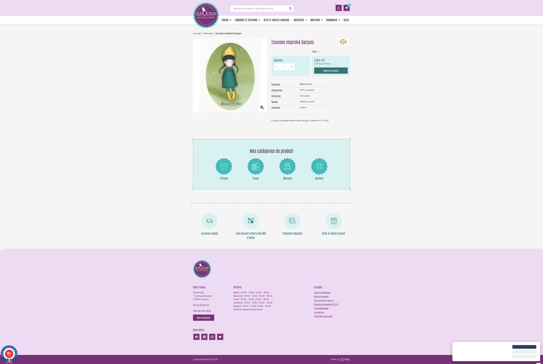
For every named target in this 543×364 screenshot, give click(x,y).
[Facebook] (196, 336)
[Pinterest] (204, 336)
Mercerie (287, 178)
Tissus (255, 178)
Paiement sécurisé (323, 316)
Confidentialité (321, 308)
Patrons (224, 178)
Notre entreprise (322, 292)
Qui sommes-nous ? (324, 300)
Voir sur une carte (202, 310)
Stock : (315, 51)
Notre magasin (321, 296)
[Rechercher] (290, 8)
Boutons (319, 178)
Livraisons (319, 312)
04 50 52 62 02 (201, 304)
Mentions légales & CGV (326, 304)
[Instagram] (212, 336)
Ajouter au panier (331, 70)
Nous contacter (203, 317)
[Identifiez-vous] (338, 8)
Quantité (278, 60)
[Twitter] (220, 336)
